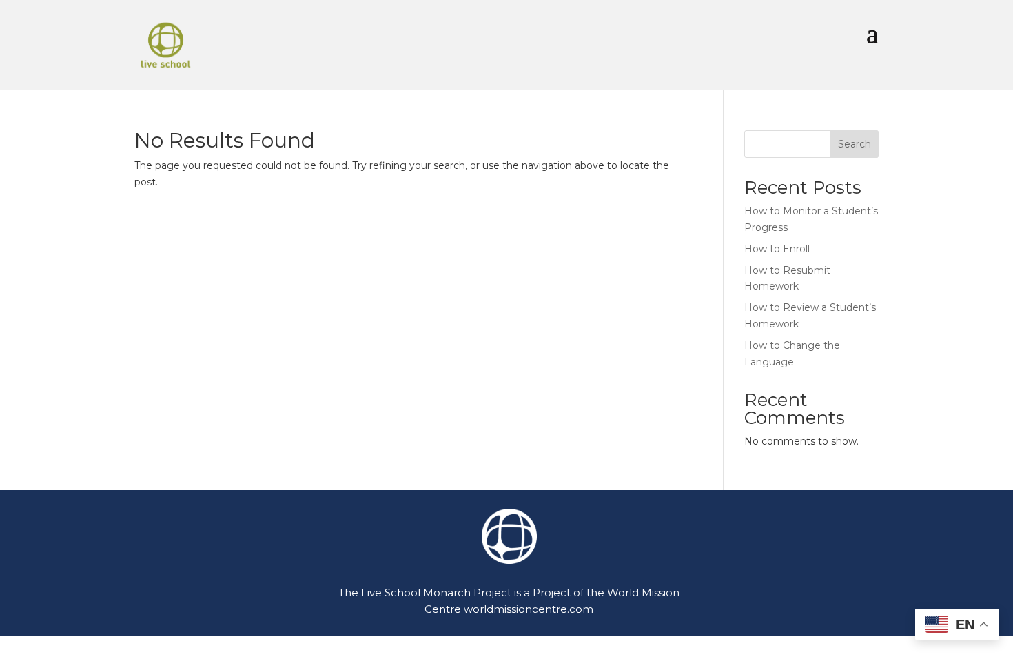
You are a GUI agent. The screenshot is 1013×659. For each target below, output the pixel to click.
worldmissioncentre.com (528, 609)
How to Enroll (777, 249)
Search (854, 144)
